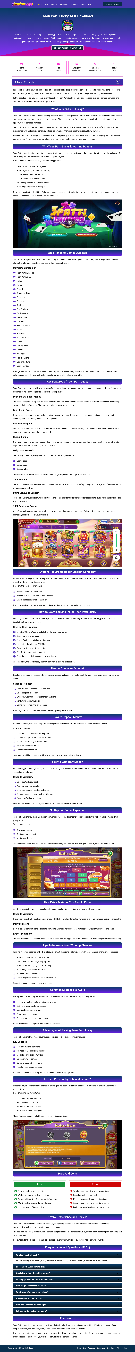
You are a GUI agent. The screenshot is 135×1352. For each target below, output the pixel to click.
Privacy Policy (86, 4)
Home (40, 4)
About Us (54, 4)
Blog (46, 4)
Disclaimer (74, 4)
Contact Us (64, 4)
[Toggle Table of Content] (117, 82)
